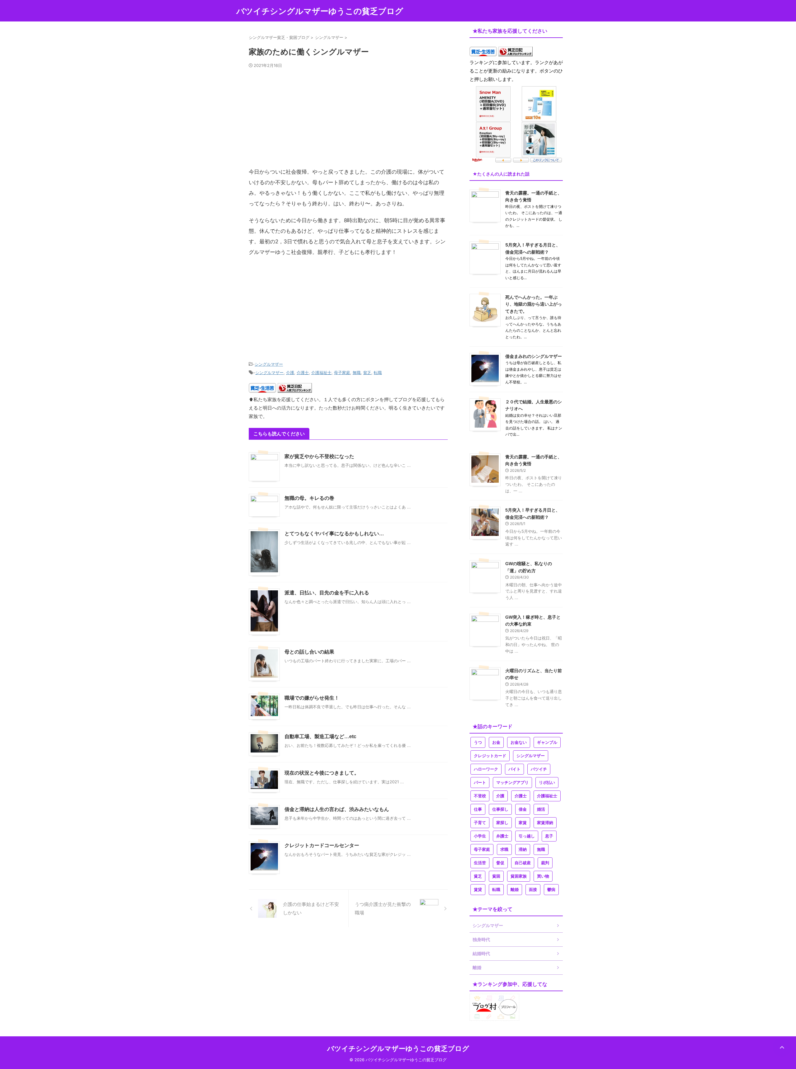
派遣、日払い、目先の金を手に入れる (327, 592)
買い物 (543, 876)
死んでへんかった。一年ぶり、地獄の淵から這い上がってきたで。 (533, 304)
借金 (523, 809)
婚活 (541, 809)
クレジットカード (490, 755)
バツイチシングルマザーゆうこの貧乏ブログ (319, 11)
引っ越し (527, 836)
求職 (504, 849)
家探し (502, 822)
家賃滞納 (545, 822)
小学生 (480, 836)
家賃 (523, 822)
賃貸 (478, 889)
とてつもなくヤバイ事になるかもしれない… (334, 533)
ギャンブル (547, 742)
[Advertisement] (348, 120)
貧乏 (367, 372)
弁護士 (502, 836)
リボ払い (547, 782)
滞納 (523, 849)
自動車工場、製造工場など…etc (320, 736)
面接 (533, 889)
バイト (514, 769)
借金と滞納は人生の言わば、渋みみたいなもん (337, 809)
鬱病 (551, 889)
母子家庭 (342, 372)
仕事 (478, 809)
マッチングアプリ (512, 782)
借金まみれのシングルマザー (533, 356)
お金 (496, 742)
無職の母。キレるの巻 (309, 498)
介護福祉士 (321, 372)
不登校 (480, 796)
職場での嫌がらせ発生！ (312, 698)
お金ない (519, 742)
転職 (378, 372)
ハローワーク (486, 769)
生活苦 (480, 862)
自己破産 (523, 862)
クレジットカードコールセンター (322, 845)
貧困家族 (519, 876)
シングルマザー (269, 364)
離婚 (515, 889)
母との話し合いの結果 (309, 651)
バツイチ (539, 769)
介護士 (303, 372)
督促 (500, 862)
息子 (549, 836)
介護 (290, 372)
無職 (357, 372)
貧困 (496, 876)
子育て (480, 822)
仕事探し (500, 809)
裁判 (545, 862)
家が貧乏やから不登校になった (319, 456)
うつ (478, 742)
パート (480, 782)
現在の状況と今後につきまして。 (322, 773)
